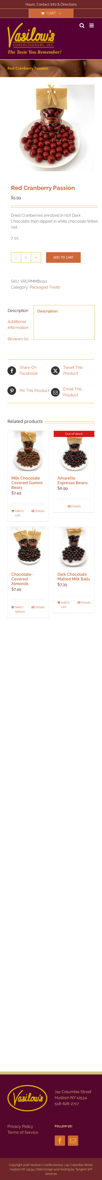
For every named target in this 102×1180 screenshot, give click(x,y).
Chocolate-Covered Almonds (22, 579)
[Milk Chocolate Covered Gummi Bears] (28, 451)
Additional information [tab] (18, 324)
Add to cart (63, 257)
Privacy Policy (20, 1126)
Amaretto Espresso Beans (72, 480)
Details (40, 511)
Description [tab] (18, 310)
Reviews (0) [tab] (18, 339)
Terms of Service (22, 1132)
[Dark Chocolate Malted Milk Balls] (74, 547)
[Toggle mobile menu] (92, 25)
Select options (20, 609)
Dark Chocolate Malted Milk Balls (73, 576)
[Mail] (73, 1140)
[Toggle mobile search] (81, 25)
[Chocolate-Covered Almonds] (28, 547)
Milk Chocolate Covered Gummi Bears (27, 483)
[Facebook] (60, 1140)
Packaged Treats (45, 287)
